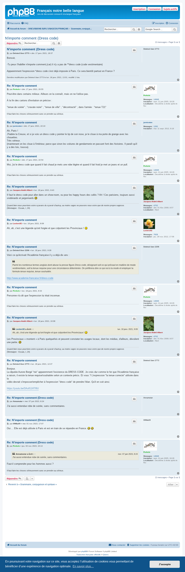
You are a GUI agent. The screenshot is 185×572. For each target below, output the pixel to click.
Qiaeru (106, 555)
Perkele (146, 95)
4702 (156, 205)
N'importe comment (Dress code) (31, 38)
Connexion (154, 9)
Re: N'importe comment (22, 85)
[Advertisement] (92, 514)
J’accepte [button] (165, 564)
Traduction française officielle (88, 555)
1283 (156, 126)
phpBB (84, 551)
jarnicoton (147, 122)
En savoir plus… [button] (83, 566)
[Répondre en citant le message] (134, 50)
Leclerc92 (147, 231)
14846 (156, 99)
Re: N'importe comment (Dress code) (30, 397)
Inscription (139, 9)
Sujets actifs (170, 9)
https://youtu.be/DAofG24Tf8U (23, 388)
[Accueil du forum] (21, 11)
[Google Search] (174, 29)
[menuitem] (24, 23)
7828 (156, 234)
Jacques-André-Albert (153, 201)
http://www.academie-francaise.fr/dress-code (30, 278)
